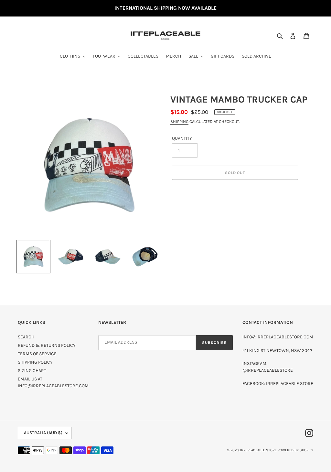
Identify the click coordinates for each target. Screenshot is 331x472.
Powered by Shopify (295, 450)
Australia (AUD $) (43, 432)
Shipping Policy (35, 362)
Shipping (179, 121)
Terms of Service (37, 354)
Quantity (182, 138)
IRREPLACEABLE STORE (258, 450)
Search (26, 337)
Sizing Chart (32, 370)
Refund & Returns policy (47, 345)
